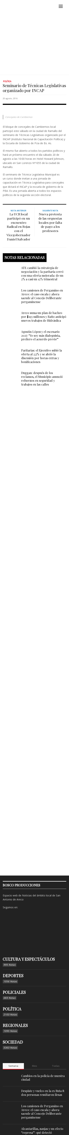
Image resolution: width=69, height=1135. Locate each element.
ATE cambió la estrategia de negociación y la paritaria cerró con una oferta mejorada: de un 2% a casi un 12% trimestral (42, 273)
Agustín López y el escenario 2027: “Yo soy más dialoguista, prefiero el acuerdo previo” (40, 335)
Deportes (13, 975)
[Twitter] (33, 907)
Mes (34, 1065)
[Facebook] (21, 907)
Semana (13, 1065)
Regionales (15, 1025)
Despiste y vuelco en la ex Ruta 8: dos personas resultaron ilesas (43, 1093)
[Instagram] (27, 907)
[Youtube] (39, 907)
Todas (55, 1065)
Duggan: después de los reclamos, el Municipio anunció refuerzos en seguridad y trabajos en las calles (42, 378)
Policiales (14, 992)
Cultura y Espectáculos (29, 959)
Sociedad (13, 1042)
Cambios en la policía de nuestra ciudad (43, 1078)
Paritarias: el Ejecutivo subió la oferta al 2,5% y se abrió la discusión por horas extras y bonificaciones (41, 356)
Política (7, 81)
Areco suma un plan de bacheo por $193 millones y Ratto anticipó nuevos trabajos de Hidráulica (43, 316)
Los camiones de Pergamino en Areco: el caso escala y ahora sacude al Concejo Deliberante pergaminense (42, 296)
